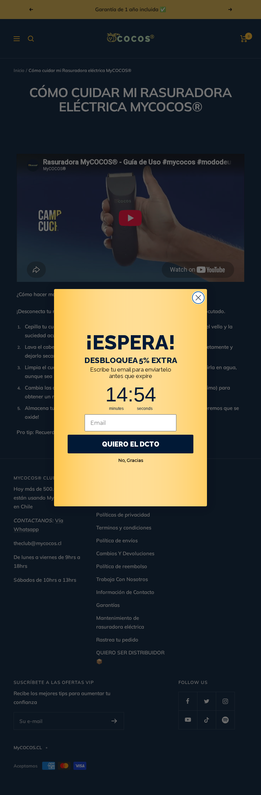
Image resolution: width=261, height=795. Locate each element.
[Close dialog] (198, 298)
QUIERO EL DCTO (130, 444)
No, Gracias (130, 460)
